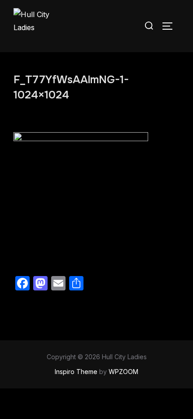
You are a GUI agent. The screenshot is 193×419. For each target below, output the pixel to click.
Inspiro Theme (76, 371)
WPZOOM (123, 371)
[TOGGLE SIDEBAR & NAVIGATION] (171, 26)
